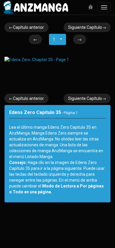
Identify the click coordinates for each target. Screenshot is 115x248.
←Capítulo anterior (26, 27)
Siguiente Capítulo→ (87, 27)
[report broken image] (91, 7)
